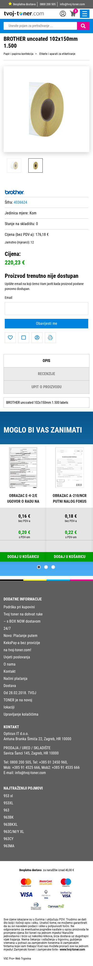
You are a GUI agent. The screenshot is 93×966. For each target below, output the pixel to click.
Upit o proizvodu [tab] (46, 387)
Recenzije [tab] (46, 374)
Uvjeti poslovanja (17, 657)
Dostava (10, 685)
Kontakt (10, 671)
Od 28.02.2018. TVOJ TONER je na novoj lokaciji (20, 700)
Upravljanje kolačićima (21, 714)
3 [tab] (53, 567)
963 (6, 810)
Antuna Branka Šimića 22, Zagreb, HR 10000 (37, 739)
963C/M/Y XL (14, 831)
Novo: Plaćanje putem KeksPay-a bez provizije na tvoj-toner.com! (22, 642)
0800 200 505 (48, 4)
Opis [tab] (46, 360)
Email (8, 298)
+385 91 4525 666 (26, 767)
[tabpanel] (23, 503)
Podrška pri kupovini (19, 607)
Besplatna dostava (24, 4)
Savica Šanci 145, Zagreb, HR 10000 (31, 753)
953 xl (8, 796)
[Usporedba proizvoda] (23, 337)
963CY (8, 839)
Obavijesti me (46, 323)
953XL (8, 803)
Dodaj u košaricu (69, 556)
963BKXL (11, 824)
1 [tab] (39, 567)
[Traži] (83, 26)
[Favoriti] (10, 337)
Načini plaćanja (15, 678)
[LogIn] (63, 13)
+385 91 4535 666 (66, 767)
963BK (9, 817)
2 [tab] (46, 567)
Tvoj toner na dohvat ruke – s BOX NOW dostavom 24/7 (23, 621)
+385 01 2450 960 (53, 762)
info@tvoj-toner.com (72, 4)
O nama (10, 664)
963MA (9, 846)
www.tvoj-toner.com (72, 949)
